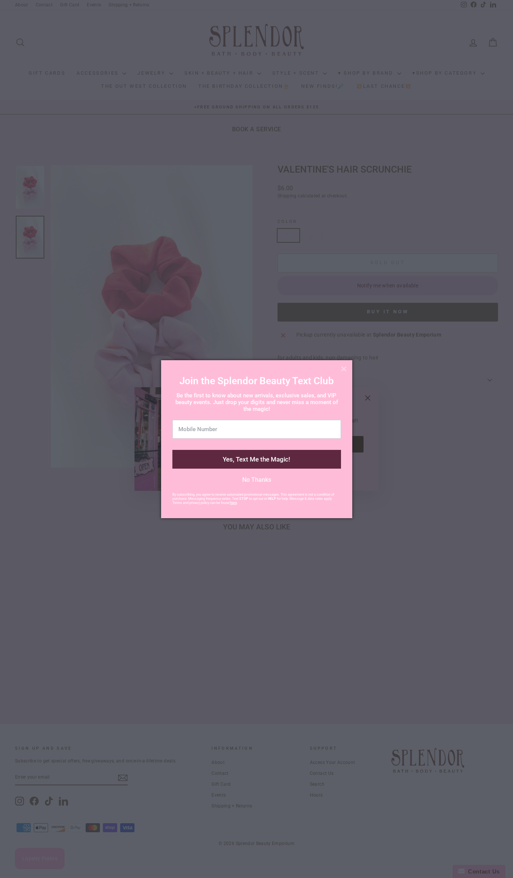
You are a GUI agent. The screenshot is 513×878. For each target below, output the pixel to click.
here (233, 503)
